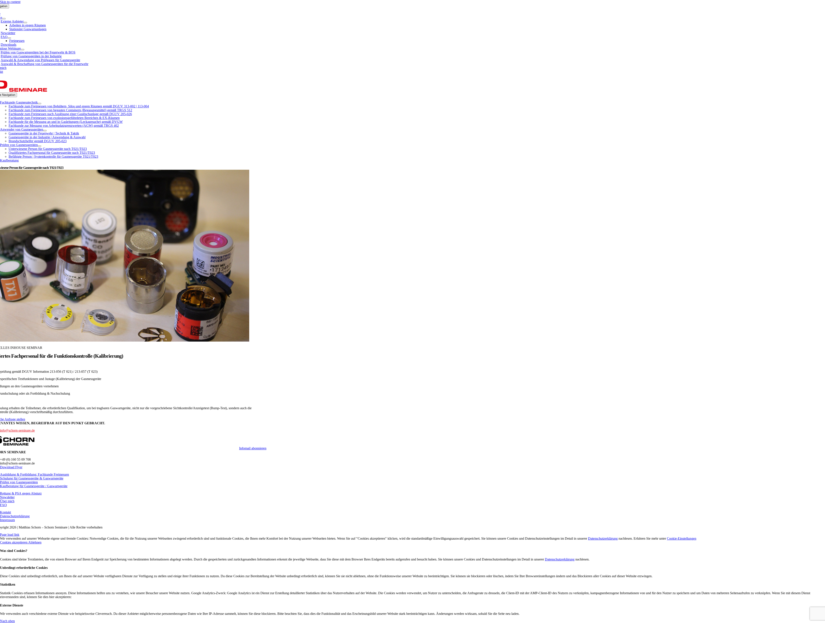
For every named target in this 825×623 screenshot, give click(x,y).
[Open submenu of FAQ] (9, 38)
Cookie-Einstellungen (681, 538)
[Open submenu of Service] (4, 18)
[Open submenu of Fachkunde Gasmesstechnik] (39, 103)
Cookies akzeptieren (14, 542)
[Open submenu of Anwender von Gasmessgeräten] (45, 130)
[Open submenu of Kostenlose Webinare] (22, 49)
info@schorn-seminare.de (17, 430)
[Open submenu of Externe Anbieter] (25, 22)
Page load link (9, 534)
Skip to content (10, 2)
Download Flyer (11, 467)
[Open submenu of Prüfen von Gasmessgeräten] (39, 146)
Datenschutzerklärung (603, 538)
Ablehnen (34, 542)
